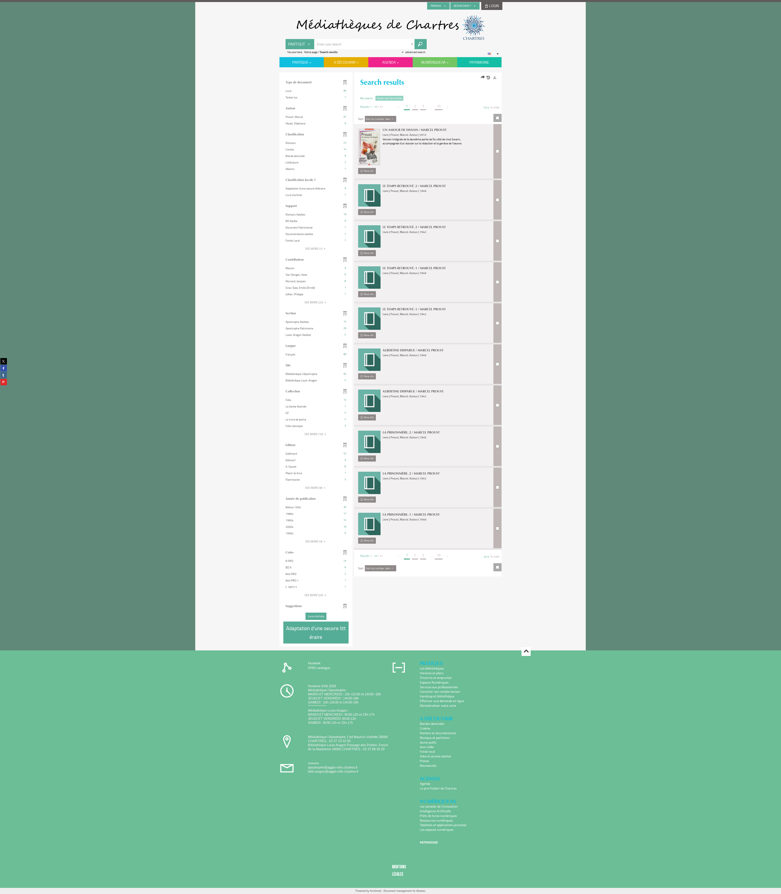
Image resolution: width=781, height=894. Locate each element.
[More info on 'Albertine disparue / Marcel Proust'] (369, 359)
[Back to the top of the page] (526, 651)
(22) (314, 302)
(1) (314, 248)
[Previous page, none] (398, 107)
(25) (314, 595)
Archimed (375, 890)
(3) (314, 541)
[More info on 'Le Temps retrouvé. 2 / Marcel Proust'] (369, 195)
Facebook (314, 663)
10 (484, 107)
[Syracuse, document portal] (390, 27)
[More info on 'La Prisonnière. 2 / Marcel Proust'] (369, 442)
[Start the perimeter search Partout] (420, 44)
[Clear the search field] (412, 44)
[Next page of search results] (448, 107)
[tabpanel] (390, 359)
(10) (314, 434)
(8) (314, 488)
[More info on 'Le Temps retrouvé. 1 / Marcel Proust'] (369, 277)
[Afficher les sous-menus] (444, 5)
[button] (316, 91)
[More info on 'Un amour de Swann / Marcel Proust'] (369, 147)
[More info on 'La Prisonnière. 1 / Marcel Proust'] (369, 524)
